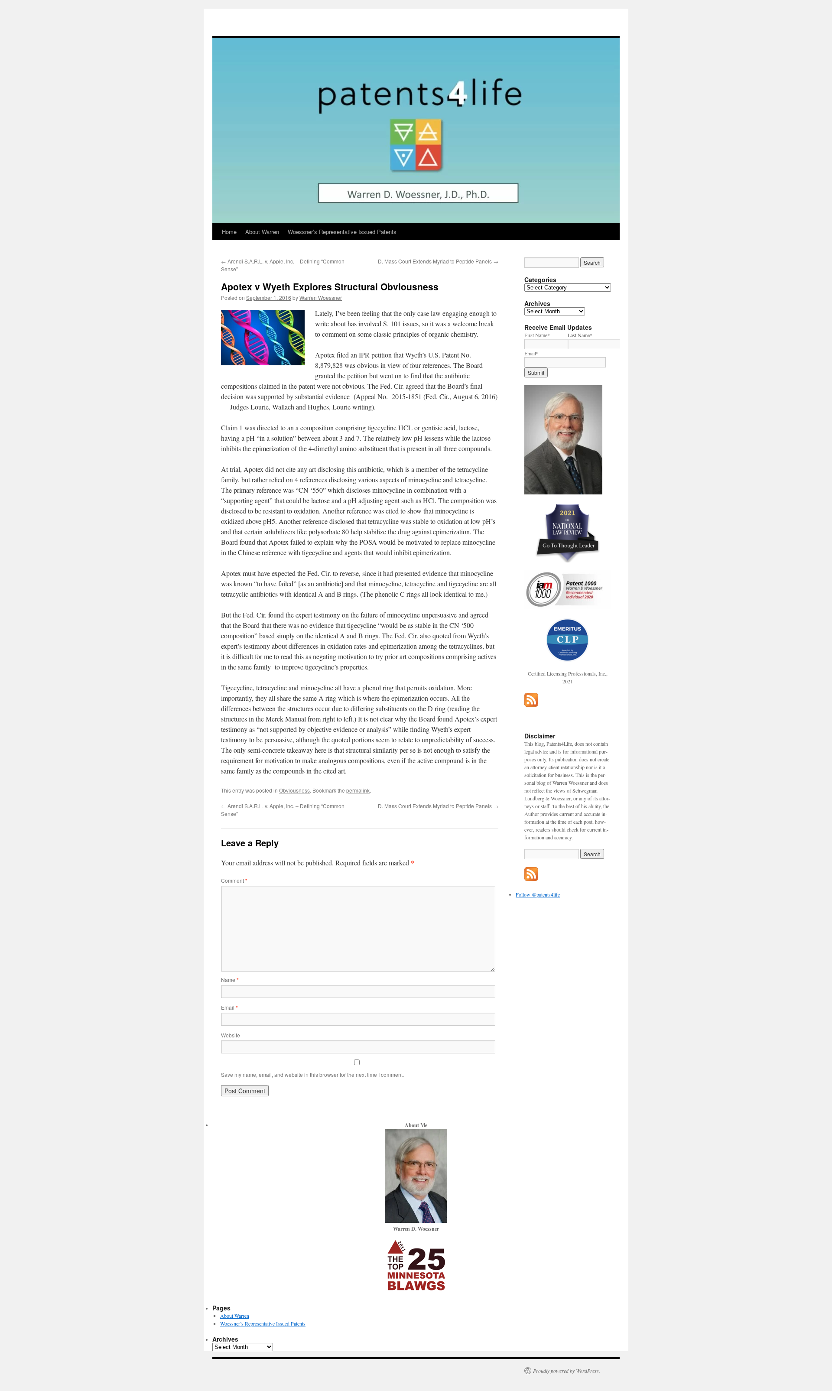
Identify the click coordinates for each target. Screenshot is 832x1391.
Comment (234, 880)
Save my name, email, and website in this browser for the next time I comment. (312, 1074)
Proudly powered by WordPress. (566, 1370)
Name (230, 979)
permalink (358, 790)
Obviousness (294, 790)
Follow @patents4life (538, 894)
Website (230, 1035)
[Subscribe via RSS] (531, 704)
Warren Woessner (320, 297)
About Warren (262, 232)
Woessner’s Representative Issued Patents (342, 232)
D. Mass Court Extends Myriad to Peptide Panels (438, 261)
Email (229, 1007)
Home (229, 232)
